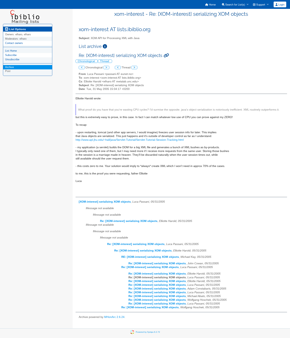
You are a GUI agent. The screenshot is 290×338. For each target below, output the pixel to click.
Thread (105, 61)
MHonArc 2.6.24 (114, 317)
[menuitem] (210, 4)
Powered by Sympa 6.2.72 (148, 332)
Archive (9, 67)
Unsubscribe (12, 59)
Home (212, 4)
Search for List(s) (235, 4)
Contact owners (14, 43)
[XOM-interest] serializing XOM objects (105, 201)
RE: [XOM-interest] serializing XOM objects (150, 256)
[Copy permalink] (166, 55)
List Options (17, 29)
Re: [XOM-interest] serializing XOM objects (128, 221)
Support (260, 4)
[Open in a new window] (105, 46)
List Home (11, 50)
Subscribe (11, 55)
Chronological (87, 61)
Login (281, 4)
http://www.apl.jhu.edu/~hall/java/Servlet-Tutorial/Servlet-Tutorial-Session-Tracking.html (130, 139)
